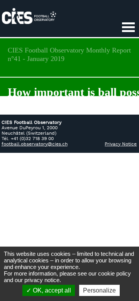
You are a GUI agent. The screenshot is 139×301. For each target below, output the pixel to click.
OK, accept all (51, 290)
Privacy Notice (121, 144)
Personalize (99, 290)
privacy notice (41, 280)
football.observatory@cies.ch (35, 144)
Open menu (128, 28)
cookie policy (114, 273)
